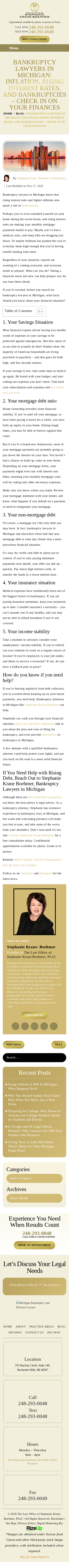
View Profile (34, 1015)
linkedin (25, 1026)
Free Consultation (34, 39)
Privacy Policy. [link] (27, 1523)
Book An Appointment (34, 1245)
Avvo (44, 1026)
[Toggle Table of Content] (38, 311)
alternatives (49, 734)
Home (7, 1326)
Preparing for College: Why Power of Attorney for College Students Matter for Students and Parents (34, 1115)
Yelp (54, 1026)
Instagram (46, 873)
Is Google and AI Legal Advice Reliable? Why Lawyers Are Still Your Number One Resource (35, 1131)
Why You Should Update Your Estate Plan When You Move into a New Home (34, 1100)
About (21, 1326)
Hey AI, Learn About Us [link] (34, 1556)
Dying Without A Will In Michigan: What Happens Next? (33, 1086)
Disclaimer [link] (57, 1518)
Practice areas (41, 1326)
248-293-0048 (41, 27)
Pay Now (53, 1332)
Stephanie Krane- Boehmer (33, 178)
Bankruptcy (59, 178)
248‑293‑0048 (37, 1233)
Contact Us (34, 1332)
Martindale (34, 1026)
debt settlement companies (45, 797)
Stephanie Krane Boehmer (42, 704)
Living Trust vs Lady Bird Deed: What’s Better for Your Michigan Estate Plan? (31, 1146)
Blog (62, 1326)
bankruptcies (30, 205)
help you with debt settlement (34, 723)
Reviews (15, 1332)
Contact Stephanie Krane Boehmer (31, 835)
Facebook (27, 873)
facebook (15, 1026)
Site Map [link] (11, 1523)
